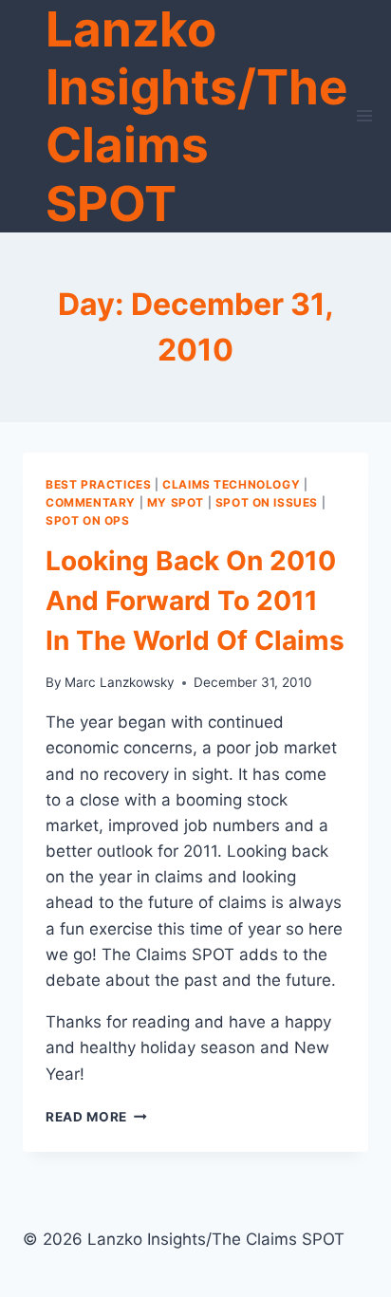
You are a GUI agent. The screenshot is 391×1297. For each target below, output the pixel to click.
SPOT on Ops (88, 520)
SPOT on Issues (266, 502)
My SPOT (175, 502)
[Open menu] (364, 116)
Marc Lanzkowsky (120, 682)
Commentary (91, 502)
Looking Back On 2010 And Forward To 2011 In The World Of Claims (195, 601)
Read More (96, 1116)
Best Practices (98, 484)
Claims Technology (231, 484)
